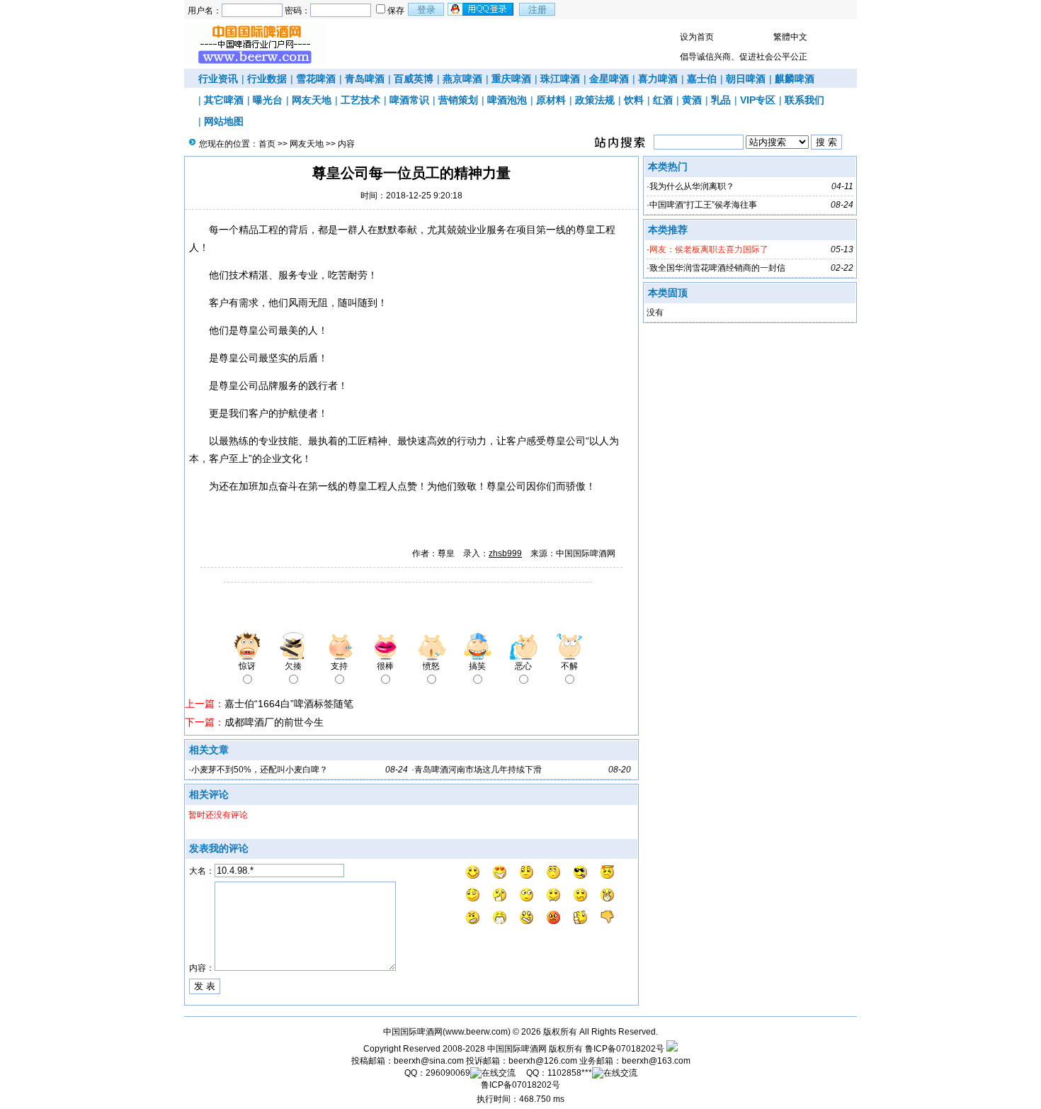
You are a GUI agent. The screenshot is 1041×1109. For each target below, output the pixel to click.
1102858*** (569, 1073)
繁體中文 (790, 37)
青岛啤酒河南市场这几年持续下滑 (478, 770)
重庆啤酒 (511, 78)
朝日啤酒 (746, 78)
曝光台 (268, 100)
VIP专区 (757, 100)
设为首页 (697, 37)
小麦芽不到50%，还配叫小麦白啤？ (259, 770)
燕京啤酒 (462, 78)
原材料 (551, 100)
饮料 (634, 100)
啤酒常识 (409, 100)
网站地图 (224, 121)
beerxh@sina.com (429, 1061)
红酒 (663, 100)
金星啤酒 (609, 78)
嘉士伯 (702, 78)
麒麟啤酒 (794, 78)
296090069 (448, 1073)
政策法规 (595, 100)
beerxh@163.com (656, 1061)
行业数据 (267, 78)
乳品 (721, 100)
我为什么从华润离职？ (691, 186)
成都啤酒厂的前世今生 (274, 722)
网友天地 (311, 100)
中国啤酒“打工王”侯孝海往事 (703, 205)
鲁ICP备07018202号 (624, 1049)
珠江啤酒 (560, 78)
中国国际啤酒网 (517, 1049)
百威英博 (413, 78)
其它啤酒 (224, 100)
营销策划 (458, 100)
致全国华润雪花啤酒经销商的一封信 (717, 268)
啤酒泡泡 (507, 100)
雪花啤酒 (316, 78)
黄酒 (692, 100)
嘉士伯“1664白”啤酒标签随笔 (288, 703)
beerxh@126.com (542, 1061)
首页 (266, 144)
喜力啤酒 (658, 78)
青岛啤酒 (365, 78)
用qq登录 (482, 9)
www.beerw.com (476, 1032)
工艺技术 (360, 100)
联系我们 (804, 100)
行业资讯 (218, 78)
